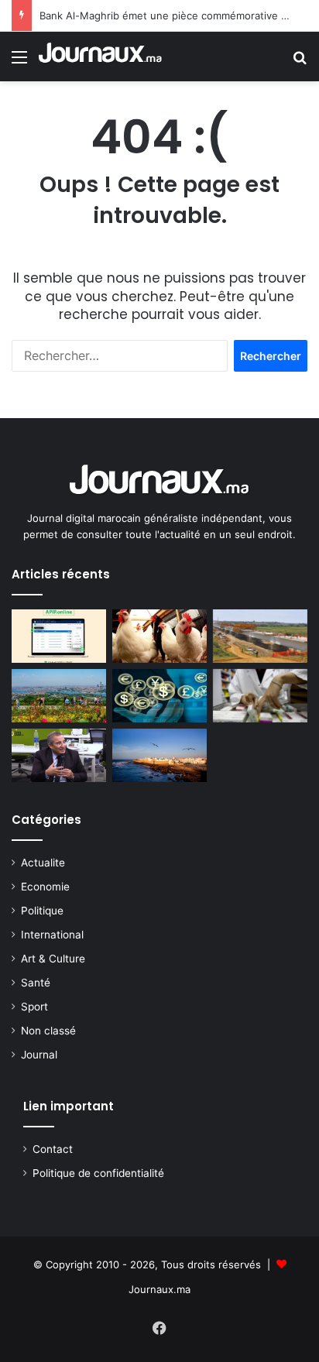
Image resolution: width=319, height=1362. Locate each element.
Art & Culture (53, 958)
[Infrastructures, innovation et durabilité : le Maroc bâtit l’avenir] (260, 636)
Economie (45, 886)
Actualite (43, 862)
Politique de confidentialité (98, 1173)
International (52, 934)
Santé (35, 982)
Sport (34, 1006)
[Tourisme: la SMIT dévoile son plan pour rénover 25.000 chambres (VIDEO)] (59, 755)
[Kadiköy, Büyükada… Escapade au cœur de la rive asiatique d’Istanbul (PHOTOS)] (59, 695)
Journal (39, 1054)
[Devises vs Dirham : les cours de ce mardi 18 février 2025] (159, 695)
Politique (42, 910)
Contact (53, 1149)
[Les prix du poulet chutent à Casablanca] (159, 636)
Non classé (48, 1030)
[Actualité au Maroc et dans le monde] (101, 56)
